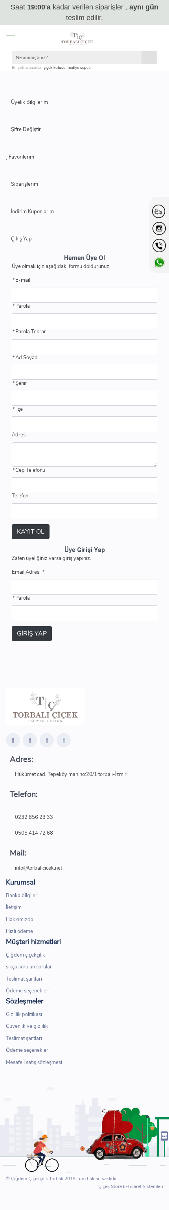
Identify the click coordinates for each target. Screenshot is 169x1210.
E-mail (21, 280)
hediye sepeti (79, 67)
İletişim (14, 907)
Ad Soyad (25, 357)
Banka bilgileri (22, 895)
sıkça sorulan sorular (29, 966)
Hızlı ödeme (19, 931)
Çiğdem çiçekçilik (25, 955)
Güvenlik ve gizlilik (27, 1026)
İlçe (17, 409)
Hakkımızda (19, 919)
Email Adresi (28, 572)
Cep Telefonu (28, 470)
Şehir (19, 383)
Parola (21, 306)
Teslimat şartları (24, 979)
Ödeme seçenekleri (28, 990)
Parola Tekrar (29, 331)
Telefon (20, 495)
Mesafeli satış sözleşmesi (34, 1062)
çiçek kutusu (55, 67)
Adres (19, 434)
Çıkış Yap (21, 238)
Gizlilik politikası (24, 1014)
